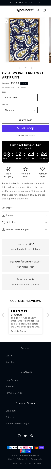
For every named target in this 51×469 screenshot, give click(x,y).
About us (10, 386)
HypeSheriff (24, 455)
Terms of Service (14, 393)
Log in (9, 356)
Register (10, 362)
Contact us (11, 411)
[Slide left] (19, 68)
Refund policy (22, 459)
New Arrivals (12, 380)
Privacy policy (37, 459)
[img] (25, 311)
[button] (6, 10)
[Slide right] (32, 68)
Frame (5, 104)
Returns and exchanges (17, 423)
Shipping (10, 417)
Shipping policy (35, 463)
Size (4, 92)
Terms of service (19, 463)
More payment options (25, 135)
